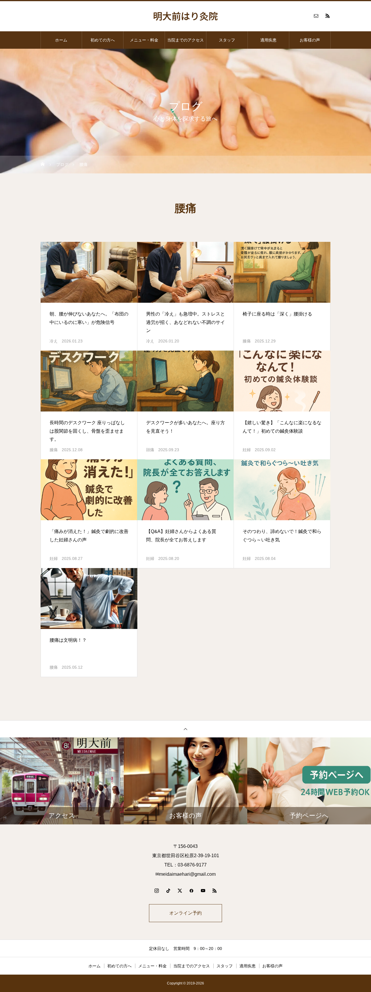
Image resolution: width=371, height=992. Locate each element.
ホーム (61, 40)
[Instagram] (156, 890)
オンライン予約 (185, 913)
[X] (180, 890)
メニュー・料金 (144, 40)
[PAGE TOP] (185, 728)
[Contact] (316, 16)
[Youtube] (203, 890)
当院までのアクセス (185, 40)
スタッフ (227, 40)
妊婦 (247, 449)
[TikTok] (168, 890)
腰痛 (54, 667)
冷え (54, 341)
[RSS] (327, 16)
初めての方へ (102, 40)
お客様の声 (310, 40)
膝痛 (247, 341)
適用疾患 (268, 40)
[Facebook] (191, 890)
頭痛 (150, 449)
